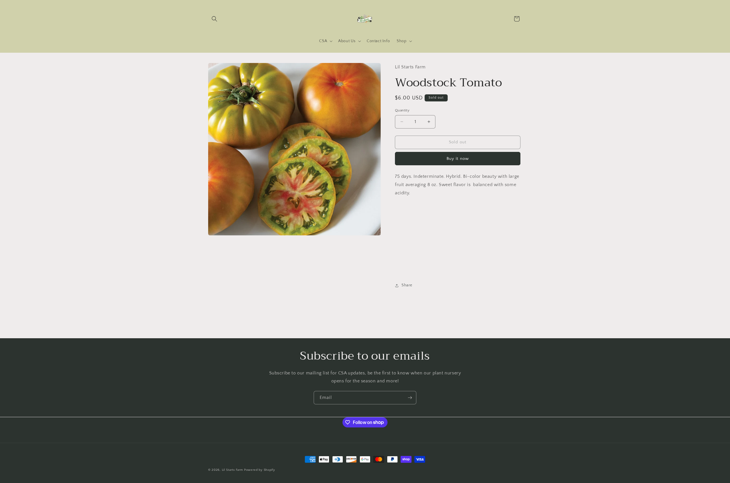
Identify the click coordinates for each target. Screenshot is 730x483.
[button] (214, 19)
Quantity (402, 110)
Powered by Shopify (259, 470)
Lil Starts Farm (232, 470)
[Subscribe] (409, 397)
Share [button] (407, 285)
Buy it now (458, 158)
